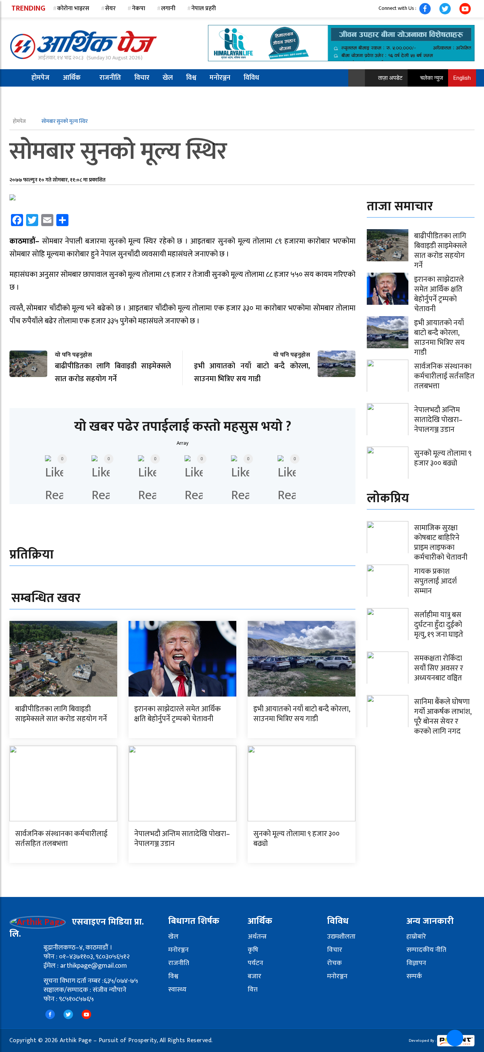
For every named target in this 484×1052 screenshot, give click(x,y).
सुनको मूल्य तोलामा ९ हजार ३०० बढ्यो (296, 838)
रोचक (334, 963)
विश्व (191, 78)
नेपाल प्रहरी (203, 8)
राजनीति (110, 78)
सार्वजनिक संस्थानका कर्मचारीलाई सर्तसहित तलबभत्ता (61, 838)
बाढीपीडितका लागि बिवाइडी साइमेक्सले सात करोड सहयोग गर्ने (61, 714)
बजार (254, 976)
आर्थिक (72, 78)
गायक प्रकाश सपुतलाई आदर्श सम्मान (435, 581)
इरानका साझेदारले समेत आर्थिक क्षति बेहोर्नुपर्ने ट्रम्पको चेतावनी (177, 714)
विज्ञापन (416, 963)
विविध (251, 78)
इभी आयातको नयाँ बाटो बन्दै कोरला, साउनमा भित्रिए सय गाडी (301, 714)
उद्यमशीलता (341, 936)
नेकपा (138, 8)
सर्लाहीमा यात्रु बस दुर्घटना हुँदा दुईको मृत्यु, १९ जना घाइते (438, 624)
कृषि (253, 950)
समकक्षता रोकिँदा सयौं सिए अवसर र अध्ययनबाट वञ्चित (438, 668)
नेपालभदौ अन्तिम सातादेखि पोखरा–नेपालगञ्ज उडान (182, 838)
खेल (168, 78)
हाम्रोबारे (416, 936)
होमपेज (40, 78)
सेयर (110, 8)
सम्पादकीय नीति (426, 950)
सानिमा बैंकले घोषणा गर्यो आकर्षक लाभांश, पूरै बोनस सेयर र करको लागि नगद (442, 716)
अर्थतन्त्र (257, 936)
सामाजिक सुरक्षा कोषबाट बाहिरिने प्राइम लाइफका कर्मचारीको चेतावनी (440, 542)
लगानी (168, 8)
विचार (141, 78)
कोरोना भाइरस (73, 8)
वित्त (253, 989)
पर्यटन (255, 963)
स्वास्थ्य (177, 989)
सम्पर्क (414, 976)
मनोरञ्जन (219, 78)
